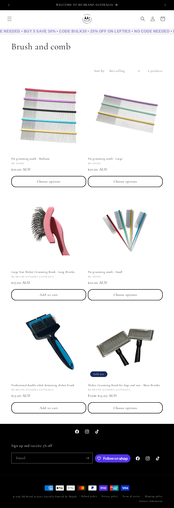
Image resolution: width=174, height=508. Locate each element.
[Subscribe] (87, 458)
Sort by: (99, 71)
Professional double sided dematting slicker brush (42, 385)
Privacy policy (110, 496)
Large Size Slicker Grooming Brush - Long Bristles (43, 272)
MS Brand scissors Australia (38, 496)
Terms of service (131, 496)
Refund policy (89, 496)
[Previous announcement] (9, 5)
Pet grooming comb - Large (105, 159)
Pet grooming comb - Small (105, 272)
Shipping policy (154, 496)
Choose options (48, 181)
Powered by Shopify (66, 496)
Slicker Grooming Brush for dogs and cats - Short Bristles (124, 385)
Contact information (151, 501)
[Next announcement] (165, 5)
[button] (9, 19)
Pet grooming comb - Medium (30, 159)
